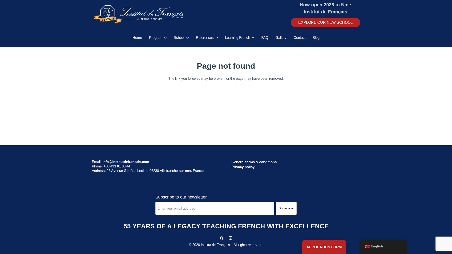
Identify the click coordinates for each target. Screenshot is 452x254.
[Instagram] (230, 238)
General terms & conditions (254, 162)
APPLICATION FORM (324, 247)
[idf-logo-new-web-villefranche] (139, 14)
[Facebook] (221, 238)
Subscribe (286, 208)
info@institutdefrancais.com (125, 162)
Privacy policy (242, 167)
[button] (164, 37)
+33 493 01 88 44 (117, 166)
